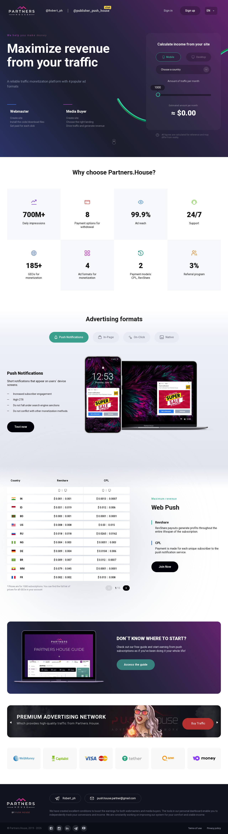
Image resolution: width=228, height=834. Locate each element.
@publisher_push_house (91, 10)
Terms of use (195, 828)
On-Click (139, 337)
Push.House (22, 813)
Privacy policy (214, 828)
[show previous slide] (108, 588)
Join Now (165, 566)
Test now (20, 426)
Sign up (190, 10)
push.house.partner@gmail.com (116, 798)
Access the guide (135, 664)
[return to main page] (22, 10)
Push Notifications (71, 337)
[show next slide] (126, 588)
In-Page (108, 337)
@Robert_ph (54, 10)
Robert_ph (69, 798)
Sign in (168, 10)
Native (169, 337)
